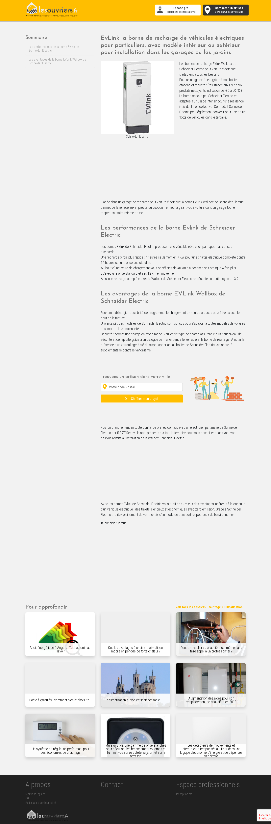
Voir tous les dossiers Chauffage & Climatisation (209, 607)
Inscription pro (184, 794)
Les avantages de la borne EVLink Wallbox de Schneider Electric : (57, 61)
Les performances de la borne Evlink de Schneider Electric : (54, 48)
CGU (28, 798)
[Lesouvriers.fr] (52, 10)
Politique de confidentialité (40, 803)
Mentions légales (35, 794)
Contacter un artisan (229, 10)
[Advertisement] (173, 170)
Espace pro (181, 10)
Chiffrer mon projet (144, 399)
